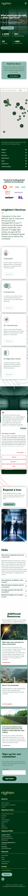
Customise (13, 461)
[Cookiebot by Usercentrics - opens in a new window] (20, 428)
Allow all (14, 457)
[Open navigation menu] (26, 3)
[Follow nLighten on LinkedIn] (2, 879)
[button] (5, 105)
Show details (20, 452)
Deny (14, 466)
